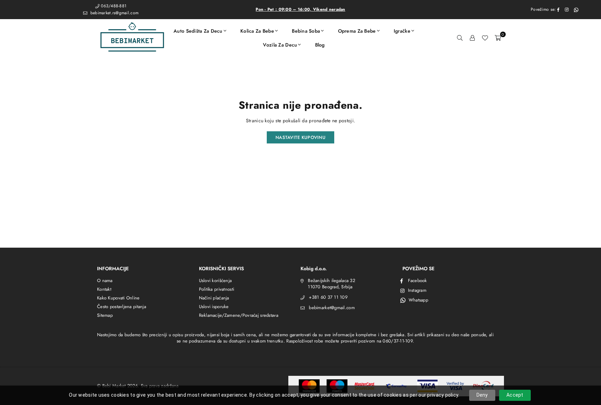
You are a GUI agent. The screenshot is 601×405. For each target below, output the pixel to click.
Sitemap (105, 315)
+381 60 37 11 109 (328, 297)
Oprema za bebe (357, 30)
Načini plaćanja (214, 298)
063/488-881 (113, 6)
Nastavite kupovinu (300, 137)
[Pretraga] (460, 38)
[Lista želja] (485, 38)
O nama (105, 280)
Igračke (402, 30)
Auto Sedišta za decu (198, 30)
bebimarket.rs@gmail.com (113, 13)
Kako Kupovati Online (118, 298)
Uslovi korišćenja (215, 280)
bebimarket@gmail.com (332, 307)
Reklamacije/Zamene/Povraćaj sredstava (238, 315)
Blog (320, 44)
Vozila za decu (280, 44)
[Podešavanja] (472, 38)
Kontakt (104, 289)
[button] (497, 38)
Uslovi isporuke (214, 306)
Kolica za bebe (257, 30)
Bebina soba (306, 30)
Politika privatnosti (216, 289)
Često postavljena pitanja (121, 306)
